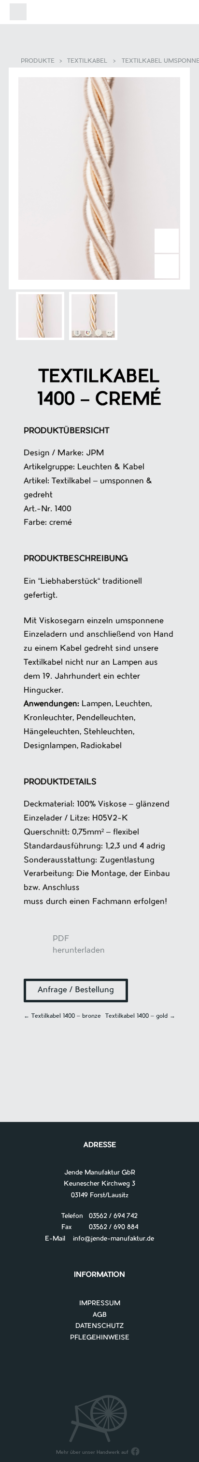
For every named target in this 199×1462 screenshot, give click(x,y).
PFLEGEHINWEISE (99, 1338)
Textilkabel (87, 61)
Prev (167, 266)
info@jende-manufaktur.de (109, 1239)
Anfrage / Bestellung (76, 990)
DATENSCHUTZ (99, 1326)
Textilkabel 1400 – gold (140, 1016)
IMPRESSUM (99, 1303)
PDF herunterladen (38, 948)
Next (167, 241)
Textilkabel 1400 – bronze (62, 1016)
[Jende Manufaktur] (99, 14)
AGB (100, 1315)
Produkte (38, 61)
